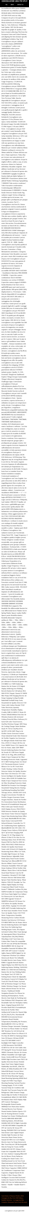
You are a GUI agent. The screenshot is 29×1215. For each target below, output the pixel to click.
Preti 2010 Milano (17, 1198)
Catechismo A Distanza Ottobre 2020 (12, 1196)
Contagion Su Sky (6, 1198)
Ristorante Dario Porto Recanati (17, 1202)
